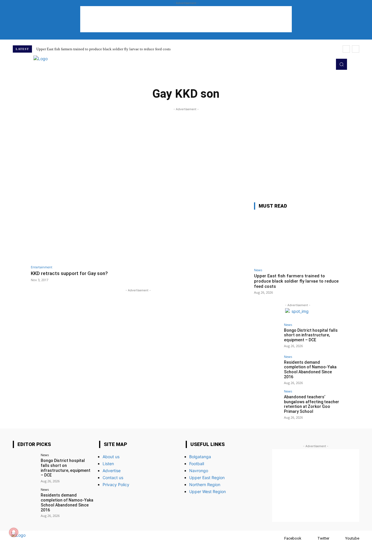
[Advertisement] (186, 19)
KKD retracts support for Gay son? (69, 273)
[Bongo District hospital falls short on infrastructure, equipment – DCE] (267, 336)
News (258, 270)
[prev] (346, 49)
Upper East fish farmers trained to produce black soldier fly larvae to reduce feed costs (103, 49)
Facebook (292, 538)
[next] (355, 49)
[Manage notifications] (13, 532)
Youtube (352, 538)
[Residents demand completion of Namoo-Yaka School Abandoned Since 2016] (267, 368)
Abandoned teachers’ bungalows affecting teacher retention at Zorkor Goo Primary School (311, 404)
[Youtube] (326, 64)
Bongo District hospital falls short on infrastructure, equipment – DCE (311, 335)
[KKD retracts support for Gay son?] (83, 232)
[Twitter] (318, 64)
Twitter (323, 538)
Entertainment (41, 267)
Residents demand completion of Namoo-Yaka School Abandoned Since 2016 (310, 369)
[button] (341, 64)
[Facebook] (278, 538)
